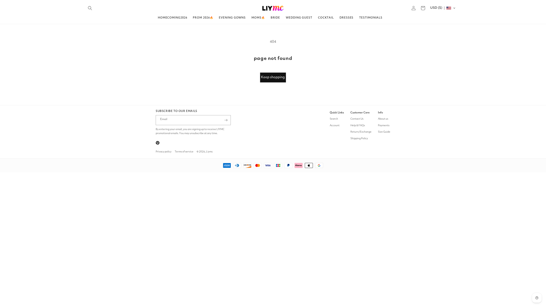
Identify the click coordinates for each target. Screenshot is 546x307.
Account (335, 125)
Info (380, 112)
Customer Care (360, 112)
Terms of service (184, 152)
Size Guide (384, 132)
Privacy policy (163, 152)
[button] (90, 8)
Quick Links (337, 112)
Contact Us (356, 119)
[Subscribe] (226, 120)
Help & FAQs (357, 125)
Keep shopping (273, 77)
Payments (383, 125)
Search (334, 119)
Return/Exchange (361, 132)
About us (383, 119)
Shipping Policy (359, 138)
